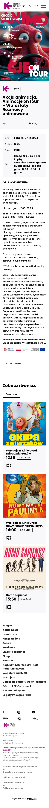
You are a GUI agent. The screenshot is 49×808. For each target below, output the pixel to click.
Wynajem (9, 677)
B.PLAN (28, 16)
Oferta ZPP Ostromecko (18, 686)
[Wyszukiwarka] (40, 16)
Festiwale (9, 647)
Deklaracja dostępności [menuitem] (14, 777)
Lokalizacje (10, 634)
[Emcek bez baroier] (29, 5)
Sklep (6, 656)
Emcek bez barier (14, 651)
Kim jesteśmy (11, 638)
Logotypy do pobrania (17, 695)
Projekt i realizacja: (19, 799)
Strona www (13, 363)
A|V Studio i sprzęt (14, 690)
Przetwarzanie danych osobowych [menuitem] (20, 766)
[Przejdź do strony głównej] (12, 5)
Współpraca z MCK (15, 673)
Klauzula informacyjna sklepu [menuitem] (17, 772)
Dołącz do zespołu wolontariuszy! (24, 681)
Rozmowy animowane (15, 189)
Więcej (33, 123)
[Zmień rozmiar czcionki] (35, 5)
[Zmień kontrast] (23, 5)
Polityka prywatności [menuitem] (13, 788)
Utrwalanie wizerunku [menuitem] (13, 782)
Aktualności (10, 630)
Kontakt (8, 660)
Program (11, 394)
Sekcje (7, 643)
